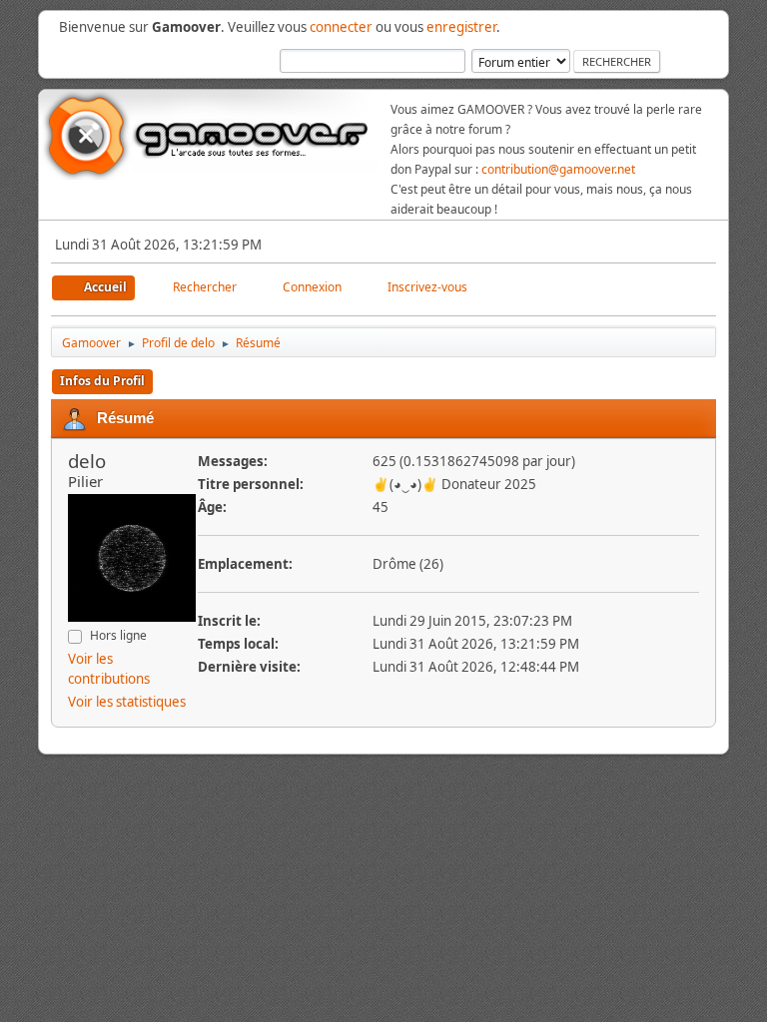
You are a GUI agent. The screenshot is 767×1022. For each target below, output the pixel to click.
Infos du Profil (102, 380)
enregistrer (461, 27)
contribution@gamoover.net (558, 169)
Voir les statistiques (127, 702)
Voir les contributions (109, 669)
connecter (341, 27)
